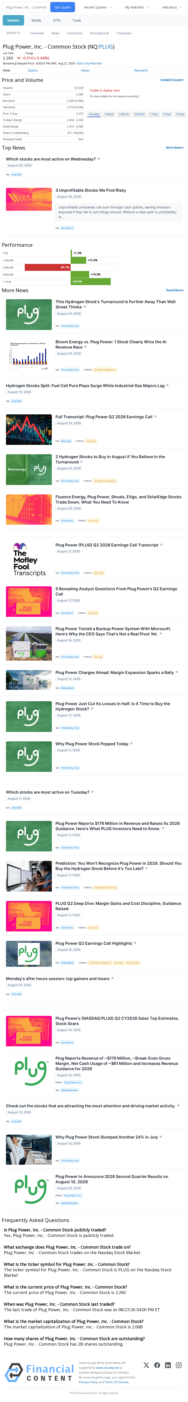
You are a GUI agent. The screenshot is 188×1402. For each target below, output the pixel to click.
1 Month (124, 114)
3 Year (167, 114)
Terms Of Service (117, 1382)
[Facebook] (157, 1372)
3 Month (139, 114)
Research (141, 70)
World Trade (133, 962)
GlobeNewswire (69, 1090)
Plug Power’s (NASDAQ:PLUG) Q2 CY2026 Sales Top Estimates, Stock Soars (117, 1021)
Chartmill (16, 174)
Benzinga (66, 441)
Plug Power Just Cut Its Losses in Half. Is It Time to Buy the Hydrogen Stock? (112, 706)
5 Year (180, 114)
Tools (76, 20)
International (99, 33)
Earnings (91, 441)
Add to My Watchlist (89, 63)
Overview (37, 33)
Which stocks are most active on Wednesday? (53, 159)
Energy (98, 657)
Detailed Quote (171, 80)
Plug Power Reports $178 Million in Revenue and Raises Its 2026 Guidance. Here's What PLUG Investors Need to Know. (117, 826)
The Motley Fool (70, 326)
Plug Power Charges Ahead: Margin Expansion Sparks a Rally (116, 672)
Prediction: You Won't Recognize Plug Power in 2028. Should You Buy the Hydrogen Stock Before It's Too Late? (118, 866)
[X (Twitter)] (146, 1372)
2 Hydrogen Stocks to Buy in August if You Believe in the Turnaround (110, 459)
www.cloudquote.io (109, 1368)
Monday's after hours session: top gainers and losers (60, 978)
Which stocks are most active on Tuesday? (50, 792)
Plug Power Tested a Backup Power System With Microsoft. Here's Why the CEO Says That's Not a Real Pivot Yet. (113, 631)
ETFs (57, 20)
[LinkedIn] (168, 1372)
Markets (13, 20)
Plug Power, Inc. (72, 1082)
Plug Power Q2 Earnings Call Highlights (96, 943)
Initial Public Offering (105, 887)
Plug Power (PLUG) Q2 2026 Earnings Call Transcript (109, 545)
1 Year (154, 114)
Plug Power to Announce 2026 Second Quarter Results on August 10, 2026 (111, 1179)
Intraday (94, 114)
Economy (93, 520)
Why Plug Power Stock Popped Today (94, 743)
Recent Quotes (95, 7)
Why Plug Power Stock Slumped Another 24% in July (108, 1137)
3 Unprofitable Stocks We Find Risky (90, 190)
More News (174, 147)
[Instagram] (178, 1372)
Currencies (75, 33)
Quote (33, 70)
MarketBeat (67, 688)
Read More (174, 290)
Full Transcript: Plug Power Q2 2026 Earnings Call (106, 416)
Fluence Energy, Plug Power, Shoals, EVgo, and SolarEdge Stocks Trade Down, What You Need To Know (118, 499)
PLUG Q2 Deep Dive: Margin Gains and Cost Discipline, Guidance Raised (118, 906)
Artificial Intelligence (105, 370)
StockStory (67, 228)
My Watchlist (134, 7)
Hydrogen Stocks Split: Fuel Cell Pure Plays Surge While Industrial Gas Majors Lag (87, 385)
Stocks (36, 20)
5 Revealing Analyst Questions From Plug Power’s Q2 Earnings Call (116, 591)
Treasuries (124, 33)
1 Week (109, 114)
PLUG (106, 46)
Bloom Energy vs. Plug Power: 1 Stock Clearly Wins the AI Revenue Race (110, 344)
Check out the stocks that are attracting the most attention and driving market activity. (93, 1105)
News (55, 33)
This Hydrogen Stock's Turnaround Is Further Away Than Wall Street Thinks (115, 304)
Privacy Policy (88, 1382)
